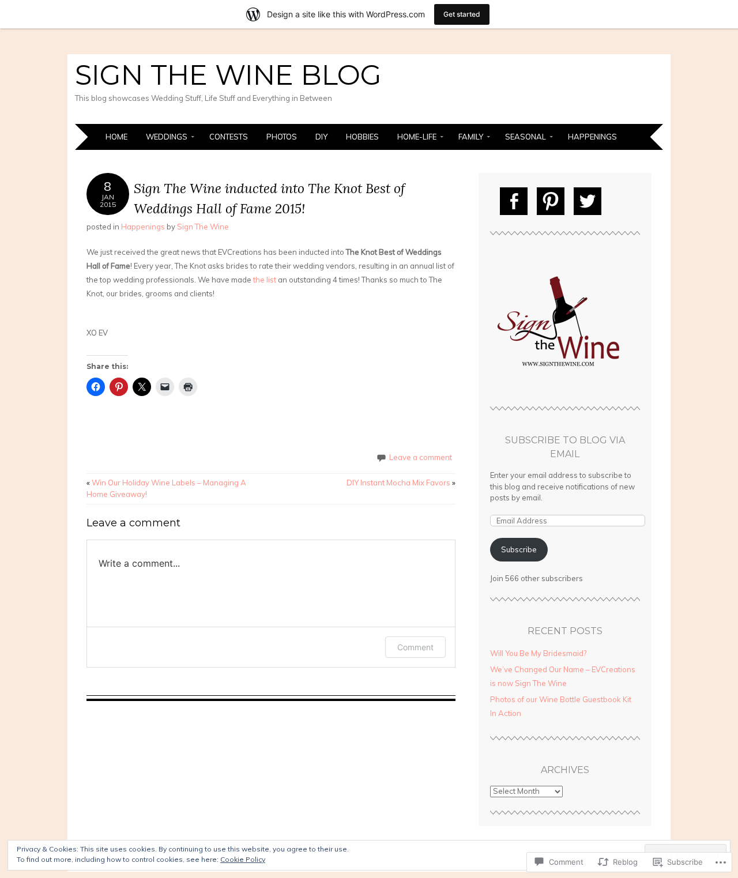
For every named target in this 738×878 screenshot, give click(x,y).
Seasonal (525, 136)
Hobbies (362, 136)
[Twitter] (587, 201)
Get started (461, 14)
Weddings (166, 136)
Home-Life (416, 136)
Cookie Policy (242, 859)
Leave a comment (420, 457)
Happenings (592, 136)
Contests (228, 136)
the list (264, 279)
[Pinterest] (550, 201)
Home (116, 136)
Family (470, 136)
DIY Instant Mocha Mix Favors (401, 482)
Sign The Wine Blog (228, 75)
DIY (321, 136)
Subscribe (519, 549)
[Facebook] (514, 201)
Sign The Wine (203, 226)
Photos (281, 136)
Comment (415, 647)
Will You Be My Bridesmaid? (538, 653)
